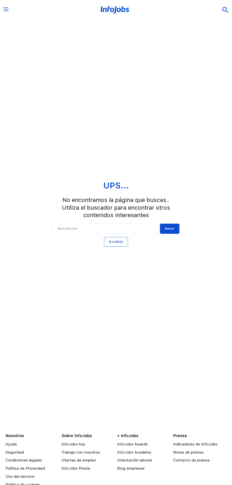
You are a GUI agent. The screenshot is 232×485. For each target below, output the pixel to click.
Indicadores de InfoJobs (195, 444)
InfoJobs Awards (132, 444)
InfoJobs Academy (134, 452)
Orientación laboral (134, 460)
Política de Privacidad (25, 468)
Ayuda (11, 444)
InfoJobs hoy (73, 444)
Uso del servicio (19, 476)
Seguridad (14, 452)
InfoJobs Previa (75, 468)
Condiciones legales (23, 460)
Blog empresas (131, 468)
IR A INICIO (116, 242)
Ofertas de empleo (78, 460)
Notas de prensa (188, 452)
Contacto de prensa (191, 460)
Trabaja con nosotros (80, 452)
